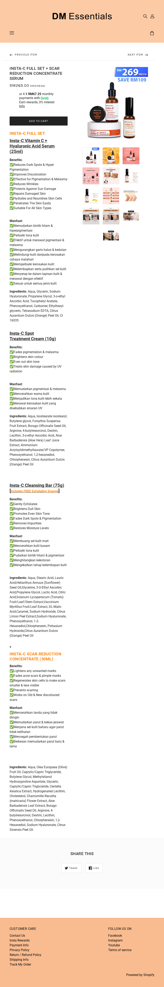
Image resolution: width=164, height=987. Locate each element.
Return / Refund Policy (25, 955)
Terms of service (119, 950)
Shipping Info (19, 960)
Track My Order (20, 964)
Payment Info (19, 945)
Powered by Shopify (140, 975)
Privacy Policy (19, 950)
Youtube (114, 945)
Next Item (136, 54)
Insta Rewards (20, 940)
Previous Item (25, 54)
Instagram (115, 940)
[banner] (82, 16)
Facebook (115, 935)
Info (22, 106)
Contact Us (17, 935)
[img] (145, 16)
